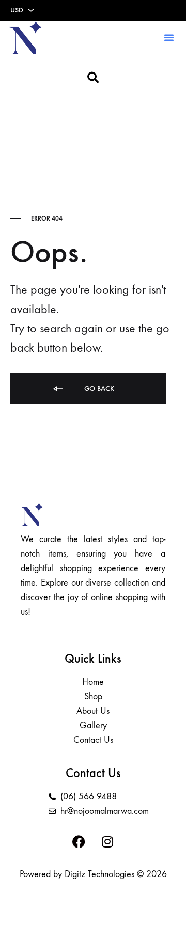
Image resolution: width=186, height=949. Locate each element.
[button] (169, 37)
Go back (98, 388)
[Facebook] (79, 842)
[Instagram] (107, 842)
